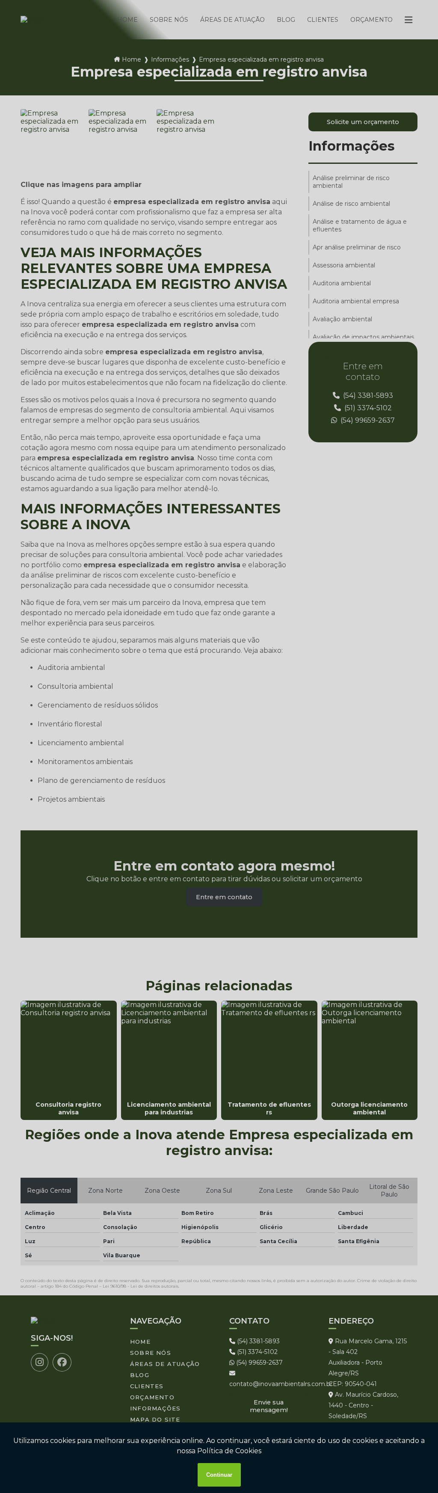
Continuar (219, 1475)
